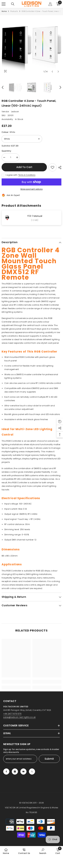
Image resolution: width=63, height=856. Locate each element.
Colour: (8, 132)
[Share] (59, 167)
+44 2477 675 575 (12, 713)
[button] (52, 71)
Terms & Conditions (26, 175)
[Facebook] (6, 771)
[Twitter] (32, 771)
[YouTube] (23, 771)
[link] (16, 682)
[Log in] (50, 4)
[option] (31, 45)
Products (14, 11)
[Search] (13, 4)
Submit (49, 759)
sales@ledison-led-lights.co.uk (19, 717)
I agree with (11, 175)
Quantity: (6, 151)
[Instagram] (15, 771)
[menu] (3, 4)
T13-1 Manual (34, 216)
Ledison (15, 111)
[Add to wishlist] (52, 167)
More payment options (32, 189)
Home (4, 11)
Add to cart (24, 167)
